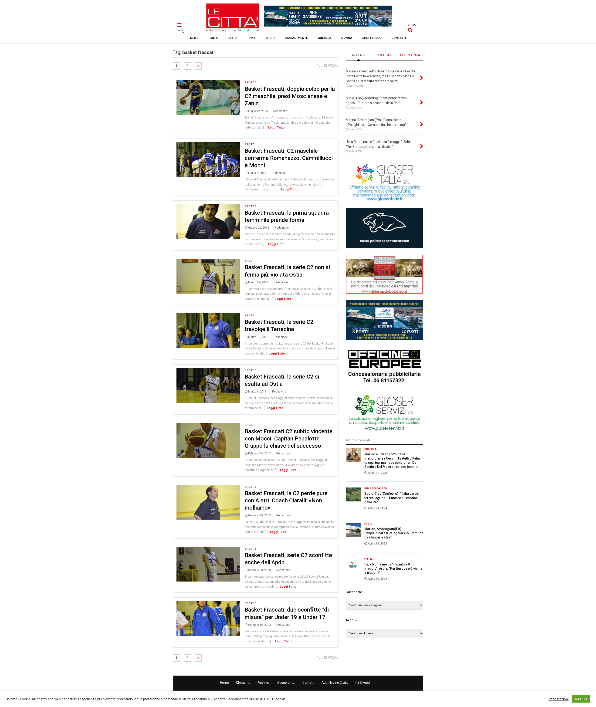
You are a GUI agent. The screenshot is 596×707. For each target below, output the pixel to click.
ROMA (251, 38)
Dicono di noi (286, 682)
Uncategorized (375, 488)
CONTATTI (398, 38)
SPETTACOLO (371, 38)
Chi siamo (243, 682)
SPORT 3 (251, 82)
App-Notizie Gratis (335, 682)
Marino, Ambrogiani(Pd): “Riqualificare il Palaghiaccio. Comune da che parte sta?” (393, 533)
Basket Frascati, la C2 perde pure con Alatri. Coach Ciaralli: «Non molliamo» (286, 500)
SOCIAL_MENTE (296, 38)
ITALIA (213, 38)
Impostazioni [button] (559, 699)
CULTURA (324, 38)
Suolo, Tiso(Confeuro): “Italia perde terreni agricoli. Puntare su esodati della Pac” (391, 498)
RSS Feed (363, 682)
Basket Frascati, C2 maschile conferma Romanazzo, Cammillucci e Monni (289, 158)
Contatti (308, 682)
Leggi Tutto (276, 127)
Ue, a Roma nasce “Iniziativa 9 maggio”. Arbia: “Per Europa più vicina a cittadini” (393, 568)
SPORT (270, 38)
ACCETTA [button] (581, 699)
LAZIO (232, 38)
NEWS (194, 38)
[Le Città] (233, 29)
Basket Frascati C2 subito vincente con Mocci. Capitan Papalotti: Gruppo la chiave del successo (288, 438)
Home (224, 682)
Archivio (264, 682)
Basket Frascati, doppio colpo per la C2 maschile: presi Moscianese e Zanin (290, 96)
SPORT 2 (251, 206)
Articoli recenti (358, 440)
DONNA (346, 38)
